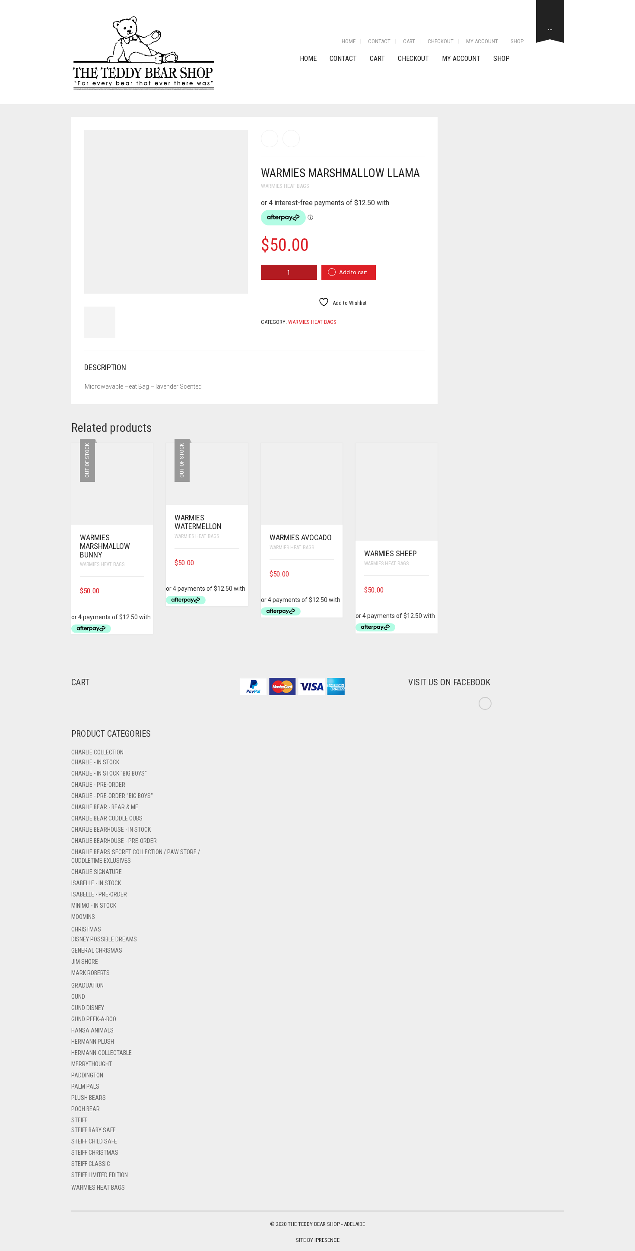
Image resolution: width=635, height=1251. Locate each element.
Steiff (79, 1120)
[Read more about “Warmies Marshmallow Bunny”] (141, 590)
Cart (409, 41)
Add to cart (353, 272)
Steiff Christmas (94, 1152)
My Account (482, 41)
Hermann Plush (92, 1041)
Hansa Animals (92, 1030)
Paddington (87, 1075)
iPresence (327, 1240)
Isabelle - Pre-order (99, 894)
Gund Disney (87, 1007)
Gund (78, 996)
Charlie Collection (97, 752)
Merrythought (91, 1064)
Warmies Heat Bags (285, 186)
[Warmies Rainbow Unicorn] (269, 138)
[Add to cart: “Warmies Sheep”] (426, 590)
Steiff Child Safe (94, 1141)
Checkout (441, 41)
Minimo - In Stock (93, 905)
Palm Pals (85, 1086)
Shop (517, 41)
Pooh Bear (85, 1108)
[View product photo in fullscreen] (233, 279)
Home (349, 41)
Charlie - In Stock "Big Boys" (109, 773)
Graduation (87, 985)
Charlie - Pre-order (98, 784)
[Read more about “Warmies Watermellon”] (236, 562)
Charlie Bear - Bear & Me (104, 807)
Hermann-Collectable (101, 1052)
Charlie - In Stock (95, 762)
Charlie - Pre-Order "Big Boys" (112, 795)
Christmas (86, 929)
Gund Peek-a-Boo (93, 1019)
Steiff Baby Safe (93, 1130)
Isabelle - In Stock (96, 883)
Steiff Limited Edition (99, 1175)
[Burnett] (291, 138)
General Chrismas (96, 950)
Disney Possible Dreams (104, 939)
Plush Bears (88, 1097)
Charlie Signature (96, 871)
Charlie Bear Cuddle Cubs (107, 818)
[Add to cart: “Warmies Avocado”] (331, 574)
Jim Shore (84, 961)
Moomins (83, 916)
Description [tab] (105, 367)
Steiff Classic (90, 1163)
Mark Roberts (90, 972)
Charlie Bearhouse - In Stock (111, 829)
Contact (379, 41)
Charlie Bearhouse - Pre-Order (114, 840)
